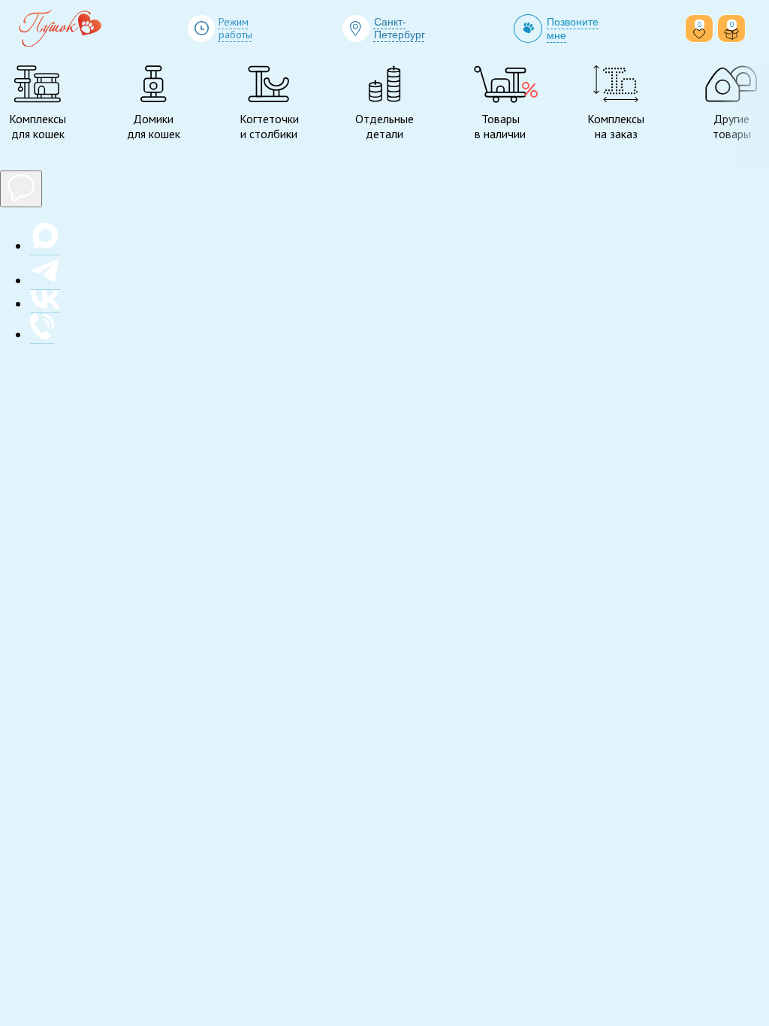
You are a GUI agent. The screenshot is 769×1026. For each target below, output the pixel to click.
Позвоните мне (573, 28)
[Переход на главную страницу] (60, 29)
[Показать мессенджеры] (21, 188)
